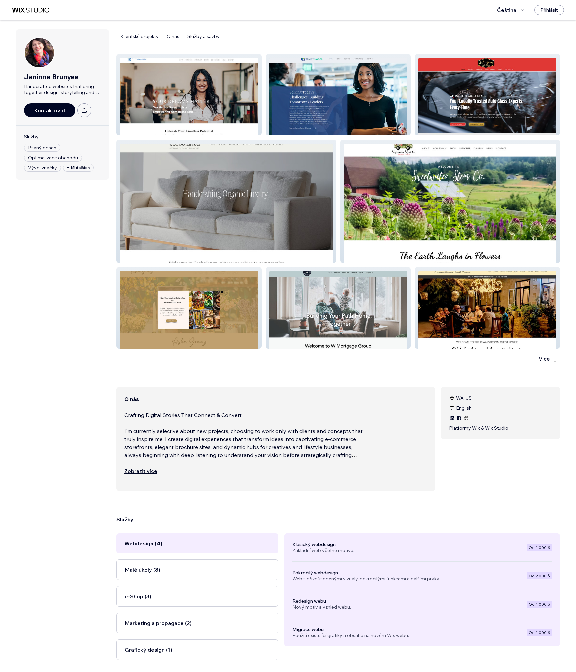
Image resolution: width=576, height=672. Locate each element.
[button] (189, 94)
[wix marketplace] (30, 10)
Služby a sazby (203, 36)
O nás (173, 36)
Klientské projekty (139, 36)
